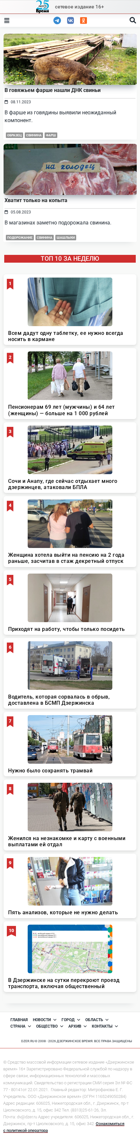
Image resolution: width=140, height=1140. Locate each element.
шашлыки (66, 237)
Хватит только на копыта (36, 200)
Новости (42, 1020)
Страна (17, 1026)
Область (94, 1020)
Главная (19, 1020)
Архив (74, 1026)
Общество (47, 1026)
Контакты (102, 1026)
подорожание (20, 237)
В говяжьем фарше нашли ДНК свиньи (53, 90)
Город (68, 1020)
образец (14, 135)
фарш (51, 135)
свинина (34, 135)
